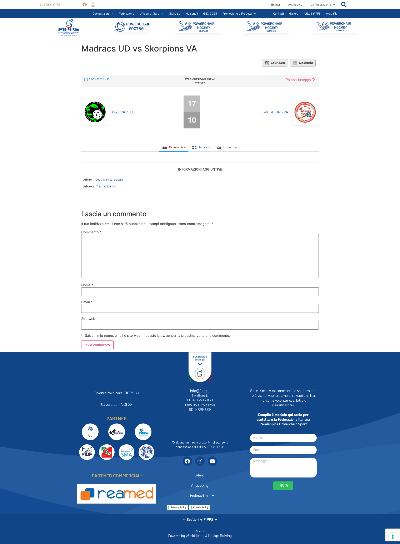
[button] (343, 4)
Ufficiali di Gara (149, 13)
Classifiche (306, 63)
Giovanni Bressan (109, 179)
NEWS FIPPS (312, 13)
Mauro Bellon (106, 186)
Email (86, 302)
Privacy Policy (178, 507)
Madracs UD (123, 112)
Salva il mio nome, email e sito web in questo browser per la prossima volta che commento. (157, 335)
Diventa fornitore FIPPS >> (117, 392)
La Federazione (321, 4)
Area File (332, 13)
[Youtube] (212, 461)
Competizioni (100, 13)
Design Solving (220, 535)
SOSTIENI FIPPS (50, 4)
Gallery (294, 13)
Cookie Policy (200, 507)
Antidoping (295, 4)
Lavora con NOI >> (116, 404)
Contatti (278, 13)
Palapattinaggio (298, 79)
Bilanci (275, 4)
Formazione (126, 13)
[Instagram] (200, 461)
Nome (87, 285)
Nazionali (192, 13)
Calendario (278, 63)
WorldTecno (195, 535)
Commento (91, 232)
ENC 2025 (210, 13)
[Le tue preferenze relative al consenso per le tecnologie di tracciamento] (393, 537)
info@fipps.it (200, 390)
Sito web (88, 318)
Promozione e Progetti (237, 13)
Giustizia (174, 13)
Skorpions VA (275, 112)
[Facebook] (187, 461)
